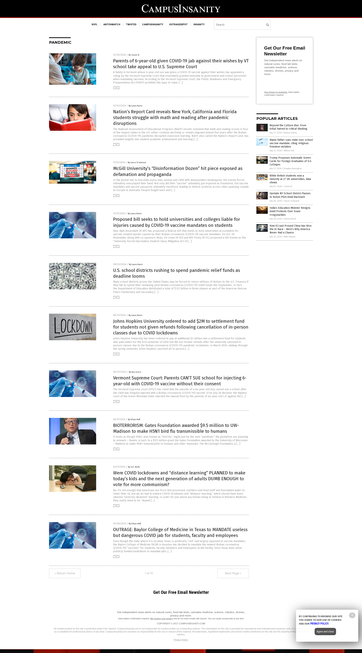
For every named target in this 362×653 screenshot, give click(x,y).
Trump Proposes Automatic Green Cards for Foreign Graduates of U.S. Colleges (291, 161)
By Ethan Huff (134, 419)
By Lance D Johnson (137, 162)
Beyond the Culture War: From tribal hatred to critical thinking (288, 127)
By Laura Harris (135, 106)
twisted (131, 24)
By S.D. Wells (134, 467)
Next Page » (233, 573)
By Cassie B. (134, 55)
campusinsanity (152, 24)
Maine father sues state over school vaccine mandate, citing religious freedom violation (291, 143)
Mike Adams (289, 237)
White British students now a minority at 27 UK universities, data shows (290, 179)
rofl (94, 24)
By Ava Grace (135, 372)
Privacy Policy (181, 639)
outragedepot (178, 24)
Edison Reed (290, 219)
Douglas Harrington (293, 168)
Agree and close (325, 631)
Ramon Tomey (290, 133)
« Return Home (64, 573)
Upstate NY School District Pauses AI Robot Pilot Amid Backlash (290, 195)
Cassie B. (288, 186)
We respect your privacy (161, 618)
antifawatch (111, 24)
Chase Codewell (291, 201)
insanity (199, 24)
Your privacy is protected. (276, 92)
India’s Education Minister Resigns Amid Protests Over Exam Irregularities (290, 211)
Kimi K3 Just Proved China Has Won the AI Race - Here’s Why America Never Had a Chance (290, 229)
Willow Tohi (289, 150)
